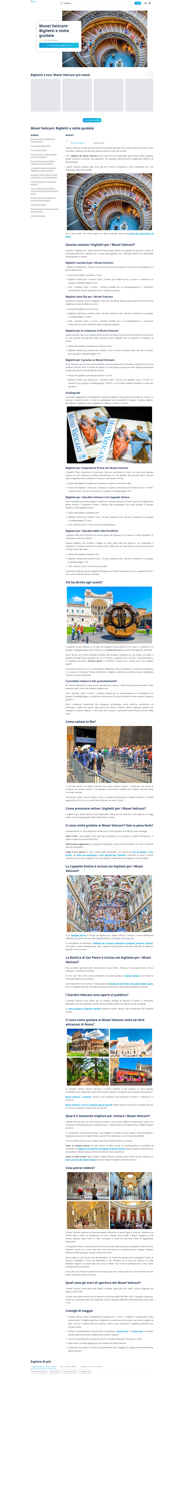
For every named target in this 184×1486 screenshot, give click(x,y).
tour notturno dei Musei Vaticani (81, 1159)
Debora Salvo (99, 143)
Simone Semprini (77, 143)
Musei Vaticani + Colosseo (78, 1097)
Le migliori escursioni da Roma (91, 1366)
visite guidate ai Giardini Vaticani (84, 1008)
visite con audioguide (86, 855)
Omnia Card (122, 1331)
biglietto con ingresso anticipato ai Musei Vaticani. (102, 1148)
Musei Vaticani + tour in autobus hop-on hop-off (89, 1104)
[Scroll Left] (146, 75)
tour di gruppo (139, 852)
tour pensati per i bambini (113, 855)
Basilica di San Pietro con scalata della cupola (131, 983)
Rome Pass (137, 1331)
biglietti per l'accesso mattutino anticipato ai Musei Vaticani (123, 943)
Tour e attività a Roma (68, 1366)
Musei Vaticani (132, 975)
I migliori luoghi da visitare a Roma (43, 1366)
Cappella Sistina (78, 935)
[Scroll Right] (151, 75)
